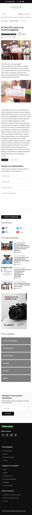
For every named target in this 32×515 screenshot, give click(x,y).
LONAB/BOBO (13, 159)
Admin (24, 34)
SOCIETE (5, 473)
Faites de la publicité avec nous (11, 498)
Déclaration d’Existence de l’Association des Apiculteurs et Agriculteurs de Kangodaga (22, 273)
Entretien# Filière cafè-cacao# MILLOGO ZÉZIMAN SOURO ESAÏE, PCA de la (22, 260)
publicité (5, 454)
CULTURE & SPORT (8, 485)
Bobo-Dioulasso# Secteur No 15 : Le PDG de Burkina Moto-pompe (22, 285)
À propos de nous (7, 451)
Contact (5, 460)
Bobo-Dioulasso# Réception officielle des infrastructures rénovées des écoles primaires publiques (22, 247)
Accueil (5, 21)
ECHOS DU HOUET (14, 21)
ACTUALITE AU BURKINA (20, 242)
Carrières (5, 501)
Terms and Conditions (8, 457)
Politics (5, 469)
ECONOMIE (13, 34)
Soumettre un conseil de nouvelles (12, 494)
